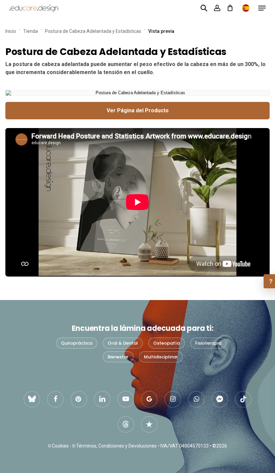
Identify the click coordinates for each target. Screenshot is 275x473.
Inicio (10, 31)
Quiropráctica (76, 343)
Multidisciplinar (161, 357)
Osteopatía (166, 343)
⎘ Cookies (58, 446)
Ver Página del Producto (138, 110)
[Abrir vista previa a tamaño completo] (137, 93)
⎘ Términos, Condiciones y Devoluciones (114, 446)
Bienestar (118, 357)
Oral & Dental (123, 343)
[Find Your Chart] (204, 7)
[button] (262, 8)
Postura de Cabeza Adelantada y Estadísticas (93, 31)
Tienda (30, 31)
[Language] (246, 8)
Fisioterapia (208, 343)
